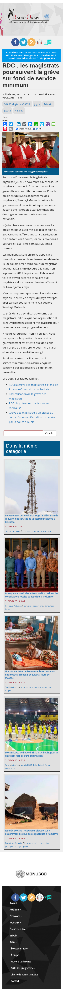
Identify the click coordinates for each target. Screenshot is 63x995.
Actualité (48, 104)
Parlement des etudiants (41, 531)
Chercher (50, 433)
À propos (15, 955)
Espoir (47, 765)
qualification (10, 768)
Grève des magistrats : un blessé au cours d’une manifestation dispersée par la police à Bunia (32, 417)
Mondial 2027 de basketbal (32, 765)
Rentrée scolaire (31, 843)
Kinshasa (26, 531)
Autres (13, 942)
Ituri (25, 606)
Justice (7, 110)
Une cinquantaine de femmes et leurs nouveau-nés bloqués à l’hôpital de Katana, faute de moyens (30, 674)
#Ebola (13, 935)
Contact (15, 981)
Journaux (15, 922)
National (19, 110)
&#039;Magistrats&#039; (17, 104)
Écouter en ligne (19, 948)
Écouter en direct (19, 929)
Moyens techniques (21, 961)
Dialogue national (35, 606)
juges (37, 104)
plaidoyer (18, 846)
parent (26, 846)
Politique (9, 606)
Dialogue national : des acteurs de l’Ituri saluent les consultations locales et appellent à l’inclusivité (31, 595)
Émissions (15, 916)
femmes (24, 687)
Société (8, 531)
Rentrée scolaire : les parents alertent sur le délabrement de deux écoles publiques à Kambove (31, 832)
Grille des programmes (23, 968)
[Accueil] (29, 15)
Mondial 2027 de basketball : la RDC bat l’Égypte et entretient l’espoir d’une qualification (31, 754)
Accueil (13, 903)
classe (42, 843)
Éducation (9, 843)
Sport (7, 765)
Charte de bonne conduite (24, 974)
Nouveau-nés (35, 687)
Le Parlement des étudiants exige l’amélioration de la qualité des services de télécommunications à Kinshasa (31, 518)
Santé (7, 687)
